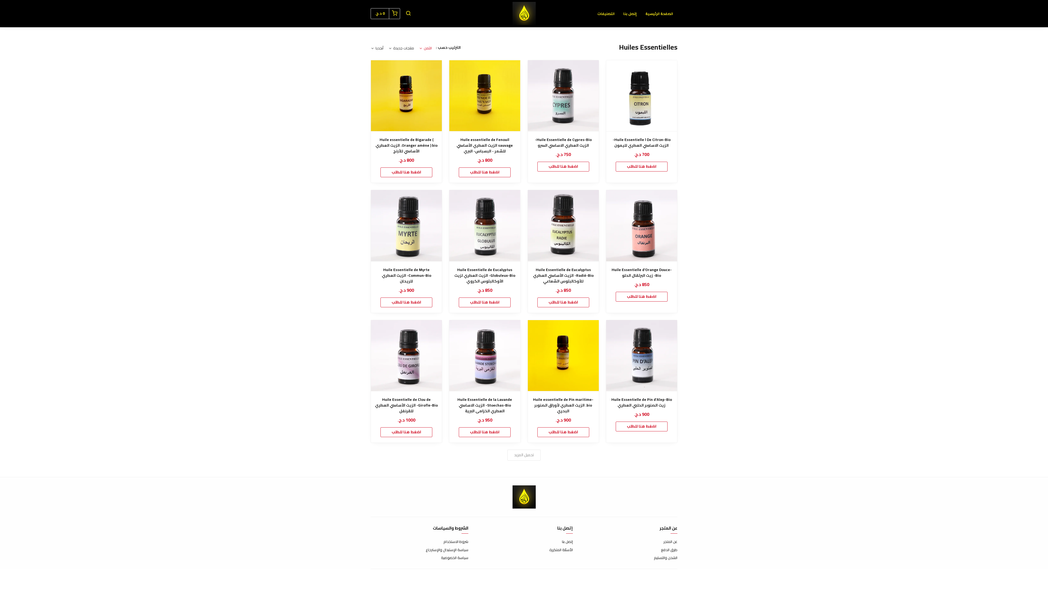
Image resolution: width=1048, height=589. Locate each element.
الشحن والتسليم (665, 558)
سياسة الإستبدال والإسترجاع (447, 550)
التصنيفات (606, 13)
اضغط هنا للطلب (641, 166)
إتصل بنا (630, 13)
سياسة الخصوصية (454, 558)
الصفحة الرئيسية (659, 13)
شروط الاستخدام (455, 542)
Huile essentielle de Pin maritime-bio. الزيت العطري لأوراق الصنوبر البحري (563, 405)
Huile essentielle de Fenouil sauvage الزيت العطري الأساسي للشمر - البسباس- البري (485, 145)
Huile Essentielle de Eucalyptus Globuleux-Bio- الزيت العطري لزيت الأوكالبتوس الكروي (484, 275)
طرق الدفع (669, 550)
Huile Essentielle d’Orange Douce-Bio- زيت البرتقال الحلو (642, 272)
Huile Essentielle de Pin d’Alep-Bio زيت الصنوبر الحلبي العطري (641, 402)
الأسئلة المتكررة (561, 550)
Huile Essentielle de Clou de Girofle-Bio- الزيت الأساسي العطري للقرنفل (406, 405)
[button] (408, 13)
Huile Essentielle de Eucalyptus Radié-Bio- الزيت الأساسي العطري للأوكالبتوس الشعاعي (563, 275)
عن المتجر (670, 542)
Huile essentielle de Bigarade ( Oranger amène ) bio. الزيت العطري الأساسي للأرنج (406, 145)
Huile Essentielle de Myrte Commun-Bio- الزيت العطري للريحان (406, 275)
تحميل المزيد (524, 454)
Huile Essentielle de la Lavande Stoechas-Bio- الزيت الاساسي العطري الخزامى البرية (484, 405)
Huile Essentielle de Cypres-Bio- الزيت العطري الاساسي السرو (563, 142)
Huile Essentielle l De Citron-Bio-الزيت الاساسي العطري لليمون (642, 142)
